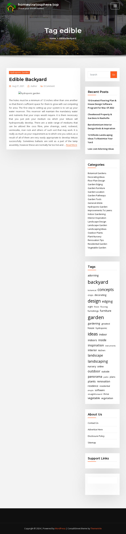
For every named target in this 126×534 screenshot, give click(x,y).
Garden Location (96, 191)
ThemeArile (96, 528)
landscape (95, 355)
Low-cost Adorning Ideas (101, 148)
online (100, 366)
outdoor (94, 371)
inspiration (96, 345)
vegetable (94, 398)
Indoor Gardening (96, 214)
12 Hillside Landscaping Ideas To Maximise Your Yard (100, 138)
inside (102, 340)
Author (34, 86)
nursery (92, 366)
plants (92, 381)
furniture (105, 311)
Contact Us (93, 422)
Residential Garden (97, 243)
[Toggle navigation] (115, 6)
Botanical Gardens (97, 173)
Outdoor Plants (95, 232)
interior (92, 350)
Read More (71, 144)
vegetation (107, 398)
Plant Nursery (94, 236)
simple (91, 390)
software (100, 390)
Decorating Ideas (96, 176)
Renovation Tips (96, 240)
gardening (94, 323)
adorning (93, 275)
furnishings (93, 311)
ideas (93, 334)
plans (112, 376)
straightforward (95, 394)
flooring (104, 307)
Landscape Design (97, 221)
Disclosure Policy (96, 436)
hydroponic (101, 328)
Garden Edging (95, 184)
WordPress (60, 528)
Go (113, 74)
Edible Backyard (67, 38)
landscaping (98, 361)
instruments (110, 346)
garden (96, 317)
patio (106, 377)
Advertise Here (95, 429)
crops (90, 295)
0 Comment (49, 86)
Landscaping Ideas (97, 229)
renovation (103, 381)
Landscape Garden (97, 225)
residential (105, 386)
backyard (98, 282)
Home (53, 38)
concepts (106, 289)
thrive (106, 394)
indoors (92, 340)
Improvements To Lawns (100, 210)
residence (93, 385)
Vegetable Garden (97, 247)
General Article (95, 202)
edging (107, 301)
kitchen (101, 350)
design (94, 301)
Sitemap (92, 442)
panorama (95, 376)
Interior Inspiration (97, 217)
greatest (105, 323)
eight (90, 306)
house (91, 328)
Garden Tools (94, 199)
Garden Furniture (96, 188)
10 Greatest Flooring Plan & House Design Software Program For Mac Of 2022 (102, 104)
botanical (92, 290)
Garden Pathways (97, 195)
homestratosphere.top (38, 4)
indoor (103, 334)
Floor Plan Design (96, 180)
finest (96, 307)
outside (105, 371)
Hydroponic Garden (19, 72)
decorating (100, 295)
